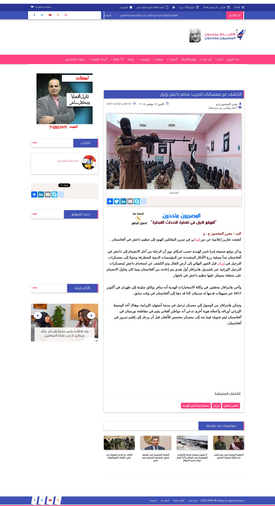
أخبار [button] (220, 59)
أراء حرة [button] (207, 59)
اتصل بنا (165, 500)
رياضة (131, 59)
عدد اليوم (233, 59)
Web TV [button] (118, 59)
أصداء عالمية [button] (99, 59)
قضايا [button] (159, 59)
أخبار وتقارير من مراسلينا (223, 107)
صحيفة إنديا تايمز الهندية (196, 405)
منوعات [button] (145, 59)
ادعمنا (153, 500)
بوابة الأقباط (188, 59)
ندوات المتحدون (75, 59)
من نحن (192, 500)
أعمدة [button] (173, 59)
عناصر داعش (231, 405)
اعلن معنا (178, 500)
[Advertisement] (99, 37)
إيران (197, 239)
